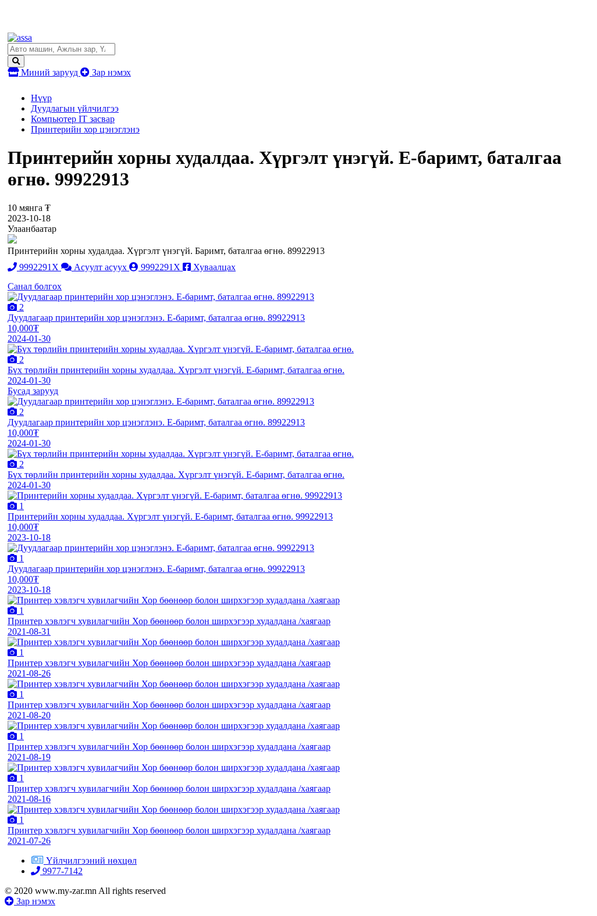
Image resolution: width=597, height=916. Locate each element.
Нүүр (41, 98)
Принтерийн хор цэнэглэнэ (85, 129)
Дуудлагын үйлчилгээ (75, 108)
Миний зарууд (49, 72)
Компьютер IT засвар (73, 119)
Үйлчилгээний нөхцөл (91, 860)
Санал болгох (35, 286)
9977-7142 (61, 871)
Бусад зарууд (33, 391)
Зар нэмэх (110, 72)
